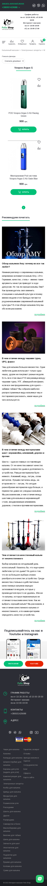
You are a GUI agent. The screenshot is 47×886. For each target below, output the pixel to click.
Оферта (27, 773)
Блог (25, 769)
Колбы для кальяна (11, 788)
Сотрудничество (31, 765)
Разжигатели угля (11, 803)
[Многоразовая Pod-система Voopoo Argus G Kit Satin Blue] (23, 156)
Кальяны (7, 754)
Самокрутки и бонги (11, 824)
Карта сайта (29, 777)
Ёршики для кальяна (12, 862)
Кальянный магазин (10, 50)
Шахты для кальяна (11, 811)
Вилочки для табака (12, 835)
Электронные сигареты (31, 50)
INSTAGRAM (13, 664)
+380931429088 (9, 7)
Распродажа (8, 820)
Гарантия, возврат (31, 749)
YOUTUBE (34, 664)
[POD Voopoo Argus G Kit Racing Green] (23, 94)
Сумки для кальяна (11, 870)
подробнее (39, 314)
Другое (6, 816)
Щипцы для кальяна (12, 792)
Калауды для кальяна (12, 758)
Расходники (8, 807)
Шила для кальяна (11, 839)
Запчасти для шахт (11, 843)
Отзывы (27, 754)
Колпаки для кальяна (12, 866)
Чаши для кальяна (11, 749)
